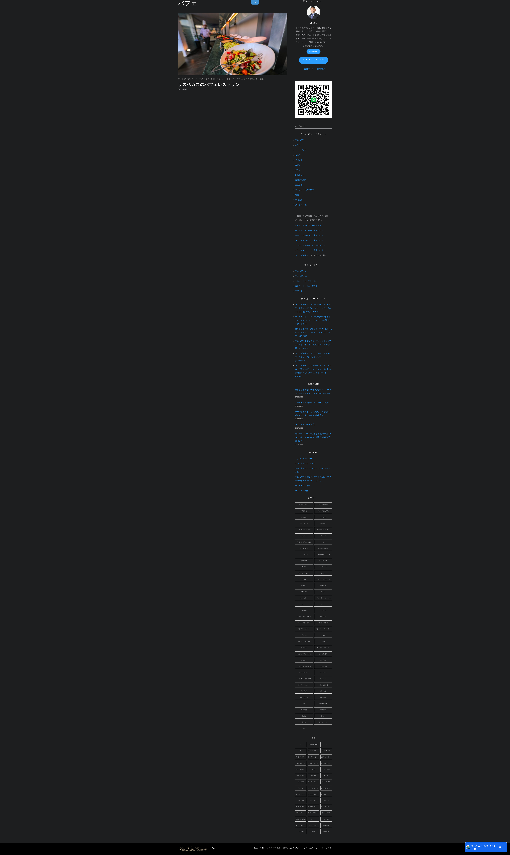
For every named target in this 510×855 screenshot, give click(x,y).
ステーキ (313, 775)
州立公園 (304, 710)
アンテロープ (326, 750)
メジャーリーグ (301, 794)
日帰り (304, 716)
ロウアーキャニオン (304, 685)
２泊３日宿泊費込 (323, 511)
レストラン (216, 79)
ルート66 (313, 819)
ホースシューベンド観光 (326, 788)
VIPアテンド (304, 523)
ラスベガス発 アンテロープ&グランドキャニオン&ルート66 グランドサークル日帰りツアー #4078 (313, 320)
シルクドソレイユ (301, 775)
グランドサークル (301, 769)
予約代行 (304, 691)
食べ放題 (260, 79)
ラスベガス (204, 79)
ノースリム (323, 616)
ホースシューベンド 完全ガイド (309, 235)
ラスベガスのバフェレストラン (209, 84)
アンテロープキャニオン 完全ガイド (310, 245)
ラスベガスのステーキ (301, 806)
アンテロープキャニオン (304, 542)
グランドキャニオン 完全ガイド (309, 250)
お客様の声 (304, 560)
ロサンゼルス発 (323, 685)
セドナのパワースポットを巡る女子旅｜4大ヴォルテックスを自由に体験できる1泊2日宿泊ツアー (313, 437)
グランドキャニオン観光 (326, 763)
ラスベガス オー (302, 271)
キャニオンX (323, 567)
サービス (326, 848)
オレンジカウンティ (301, 763)
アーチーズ (323, 523)
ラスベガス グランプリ (305, 425)
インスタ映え (304, 548)
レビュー (323, 678)
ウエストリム (304, 554)
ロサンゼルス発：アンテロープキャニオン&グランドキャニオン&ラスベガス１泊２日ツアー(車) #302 (313, 332)
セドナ (304, 604)
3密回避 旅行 (313, 744)
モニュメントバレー (323, 647)
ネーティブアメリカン (304, 190)
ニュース (259, 848)
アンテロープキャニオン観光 (313, 757)
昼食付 (323, 716)
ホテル (298, 145)
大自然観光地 (300, 180)
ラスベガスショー (311, 848)
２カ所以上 (304, 511)
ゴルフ (298, 155)
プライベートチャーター (323, 629)
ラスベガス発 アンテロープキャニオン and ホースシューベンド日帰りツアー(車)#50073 (313, 357)
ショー (323, 592)
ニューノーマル (326, 782)
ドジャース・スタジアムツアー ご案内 (312, 403)
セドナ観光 (300, 782)
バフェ (239, 79)
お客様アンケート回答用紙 (313, 69)
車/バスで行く (323, 722)
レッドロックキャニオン (304, 678)
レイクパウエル (304, 672)
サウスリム (304, 592)
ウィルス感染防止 (323, 548)
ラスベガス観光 (273, 848)
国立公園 (299, 185)
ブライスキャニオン (304, 629)
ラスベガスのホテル (313, 806)
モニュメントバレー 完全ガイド (309, 231)
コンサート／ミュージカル (306, 286)
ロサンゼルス (313, 825)
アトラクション (301, 205)
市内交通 (299, 200)
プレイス (304, 635)
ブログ (323, 635)
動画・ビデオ (304, 697)
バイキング (230, 79)
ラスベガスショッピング (301, 813)
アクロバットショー (304, 529)
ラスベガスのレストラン (326, 806)
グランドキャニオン (304, 573)
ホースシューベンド (304, 641)
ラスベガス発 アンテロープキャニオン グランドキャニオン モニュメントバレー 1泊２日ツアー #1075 (313, 344)
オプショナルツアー (292, 848)
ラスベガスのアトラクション (313, 800)
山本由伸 (301, 831)
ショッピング (300, 150)
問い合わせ (313, 51)
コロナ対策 (326, 769)
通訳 (304, 728)
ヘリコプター (301, 788)
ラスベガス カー (302, 276)
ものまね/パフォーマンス (304, 654)
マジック (299, 291)
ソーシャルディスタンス (313, 782)
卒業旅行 (326, 825)
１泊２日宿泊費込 (323, 504)
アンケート (323, 535)
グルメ (195, 79)
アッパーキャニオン (323, 529)
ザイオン (323, 585)
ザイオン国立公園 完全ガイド (308, 225)
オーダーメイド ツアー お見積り (314, 60)
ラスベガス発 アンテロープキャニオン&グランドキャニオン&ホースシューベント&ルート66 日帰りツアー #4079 (313, 308)
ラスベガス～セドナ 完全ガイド (309, 240)
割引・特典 (323, 691)
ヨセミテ (304, 660)
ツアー (323, 604)
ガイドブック (184, 79)
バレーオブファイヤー (304, 623)
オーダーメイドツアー (323, 554)
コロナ (313, 769)
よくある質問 (323, 654)
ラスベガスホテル (313, 813)
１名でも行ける (304, 504)
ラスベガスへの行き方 (304, 666)
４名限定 (304, 517)
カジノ (298, 165)
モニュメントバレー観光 (326, 794)
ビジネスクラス (323, 623)
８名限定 (323, 517)
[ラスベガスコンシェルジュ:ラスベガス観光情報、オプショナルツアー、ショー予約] (193, 850)
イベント (299, 160)
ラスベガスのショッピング (326, 800)
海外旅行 (326, 831)
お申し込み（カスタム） (305, 464)
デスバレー (304, 610)
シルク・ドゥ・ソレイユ (305, 281)
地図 (297, 195)
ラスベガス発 (323, 666)
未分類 (304, 722)
